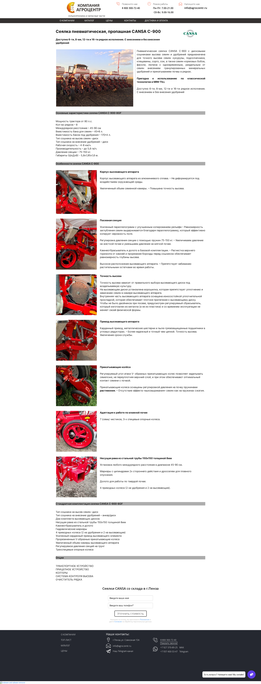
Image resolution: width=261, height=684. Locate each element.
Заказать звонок (169, 643)
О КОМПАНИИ (67, 20)
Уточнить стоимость (130, 613)
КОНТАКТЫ (130, 20)
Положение (144, 619)
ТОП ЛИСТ (66, 639)
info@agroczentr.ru (195, 7)
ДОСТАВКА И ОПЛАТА (156, 20)
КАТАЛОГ (89, 20)
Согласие (118, 621)
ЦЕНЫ (109, 20)
